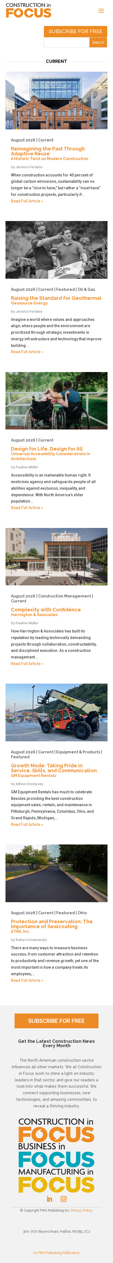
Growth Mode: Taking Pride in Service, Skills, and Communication (56, 764)
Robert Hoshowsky (31, 940)
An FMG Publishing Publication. (56, 1253)
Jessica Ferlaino (29, 167)
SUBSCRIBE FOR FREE (56, 1021)
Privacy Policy (81, 1210)
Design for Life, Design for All (50, 449)
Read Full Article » (27, 201)
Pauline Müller (27, 467)
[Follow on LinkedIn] (49, 1199)
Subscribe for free (75, 31)
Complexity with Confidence (52, 605)
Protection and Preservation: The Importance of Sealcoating (52, 922)
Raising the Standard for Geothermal (56, 296)
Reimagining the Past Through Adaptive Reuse (49, 149)
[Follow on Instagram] (64, 1199)
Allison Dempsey (29, 784)
